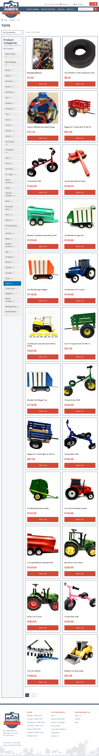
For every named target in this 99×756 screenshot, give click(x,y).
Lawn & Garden (10, 194)
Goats (9, 136)
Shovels (9, 267)
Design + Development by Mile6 (12, 745)
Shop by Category (48, 9)
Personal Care (9, 207)
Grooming (9, 142)
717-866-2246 (52, 4)
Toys (8, 283)
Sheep (9, 262)
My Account (79, 4)
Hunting (10, 169)
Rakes (9, 239)
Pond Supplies (11, 226)
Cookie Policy (55, 733)
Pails (8, 201)
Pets (9, 214)
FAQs (53, 715)
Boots (9, 75)
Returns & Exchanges (58, 722)
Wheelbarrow (12, 306)
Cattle (9, 86)
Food (8, 119)
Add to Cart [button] (43, 84)
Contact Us (65, 4)
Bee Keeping (10, 63)
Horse (9, 163)
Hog (8, 158)
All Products (9, 48)
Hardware (9, 151)
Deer (8, 97)
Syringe (9, 273)
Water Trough (10, 299)
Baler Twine (10, 55)
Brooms (9, 81)
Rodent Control (10, 245)
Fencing (10, 108)
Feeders (9, 103)
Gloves (9, 130)
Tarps (9, 278)
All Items (12, 20)
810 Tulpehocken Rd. (10, 730)
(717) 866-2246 (8, 735)
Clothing (10, 92)
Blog (76, 722)
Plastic (9, 220)
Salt (8, 252)
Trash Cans (11, 288)
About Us (70, 9)
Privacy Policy (55, 726)
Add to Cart (80, 192)
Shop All (61, 9)
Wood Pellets (10, 312)
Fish (8, 114)
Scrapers (10, 257)
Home (5, 20)
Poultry (10, 233)
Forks (8, 125)
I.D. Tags (10, 174)
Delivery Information (58, 719)
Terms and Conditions (58, 729)
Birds (9, 70)
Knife (8, 188)
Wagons (10, 293)
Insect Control (10, 181)
